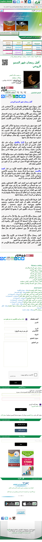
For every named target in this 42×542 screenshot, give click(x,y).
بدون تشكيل (10, 92)
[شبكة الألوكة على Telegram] (29, 1)
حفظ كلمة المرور (33, 404)
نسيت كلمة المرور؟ (36, 406)
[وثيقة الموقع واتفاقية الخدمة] (16, 7)
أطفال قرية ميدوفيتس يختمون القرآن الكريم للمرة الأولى (21, 487)
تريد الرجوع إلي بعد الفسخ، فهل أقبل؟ (30, 296)
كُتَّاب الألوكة (21, 478)
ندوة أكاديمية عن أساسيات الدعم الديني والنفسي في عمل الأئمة (21, 491)
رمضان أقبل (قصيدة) (35, 290)
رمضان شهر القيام (36, 275)
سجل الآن (3, 415)
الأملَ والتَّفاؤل (19, 142)
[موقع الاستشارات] (27, 48)
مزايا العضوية (30, 415)
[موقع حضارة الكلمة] (37, 48)
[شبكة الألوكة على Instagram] (25, 1)
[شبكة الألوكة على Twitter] (18, 1)
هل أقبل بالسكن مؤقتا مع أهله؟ (32, 302)
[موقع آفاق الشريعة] (27, 43)
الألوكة (8, 529)
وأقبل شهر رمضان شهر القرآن (32, 304)
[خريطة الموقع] (39, 7)
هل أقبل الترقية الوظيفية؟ (34, 298)
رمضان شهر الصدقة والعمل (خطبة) (31, 283)
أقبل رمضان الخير (36, 271)
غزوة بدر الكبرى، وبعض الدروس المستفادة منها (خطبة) (25, 306)
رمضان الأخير (38, 310)
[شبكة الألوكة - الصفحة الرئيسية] (33, 7)
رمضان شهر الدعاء (36, 273)
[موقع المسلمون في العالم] (17, 48)
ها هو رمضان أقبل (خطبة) (34, 292)
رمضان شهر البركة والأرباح (33, 268)
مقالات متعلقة (16, 78)
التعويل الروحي (37, 279)
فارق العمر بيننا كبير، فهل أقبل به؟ (31, 294)
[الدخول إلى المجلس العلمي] (29, 37)
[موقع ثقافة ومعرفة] (17, 43)
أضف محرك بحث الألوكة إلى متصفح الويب (21, 532)
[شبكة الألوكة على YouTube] (22, 1)
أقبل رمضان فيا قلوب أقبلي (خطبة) (31, 281)
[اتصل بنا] (6, 7)
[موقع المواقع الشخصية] (8, 48)
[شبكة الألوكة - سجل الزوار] (27, 7)
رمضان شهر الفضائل (35, 277)
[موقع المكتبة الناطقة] (27, 53)
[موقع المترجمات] (8, 53)
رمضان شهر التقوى (36, 270)
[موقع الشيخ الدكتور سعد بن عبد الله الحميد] (21, 17)
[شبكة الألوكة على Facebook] (14, 1)
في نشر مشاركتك (21, 424)
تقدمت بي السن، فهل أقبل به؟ (32, 300)
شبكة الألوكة (38, 56)
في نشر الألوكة (21, 430)
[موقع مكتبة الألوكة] (37, 53)
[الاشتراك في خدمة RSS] (37, 7)
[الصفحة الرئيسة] (41, 7)
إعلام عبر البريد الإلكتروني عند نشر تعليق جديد (14, 319)
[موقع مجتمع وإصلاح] (8, 43)
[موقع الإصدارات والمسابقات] (17, 53)
